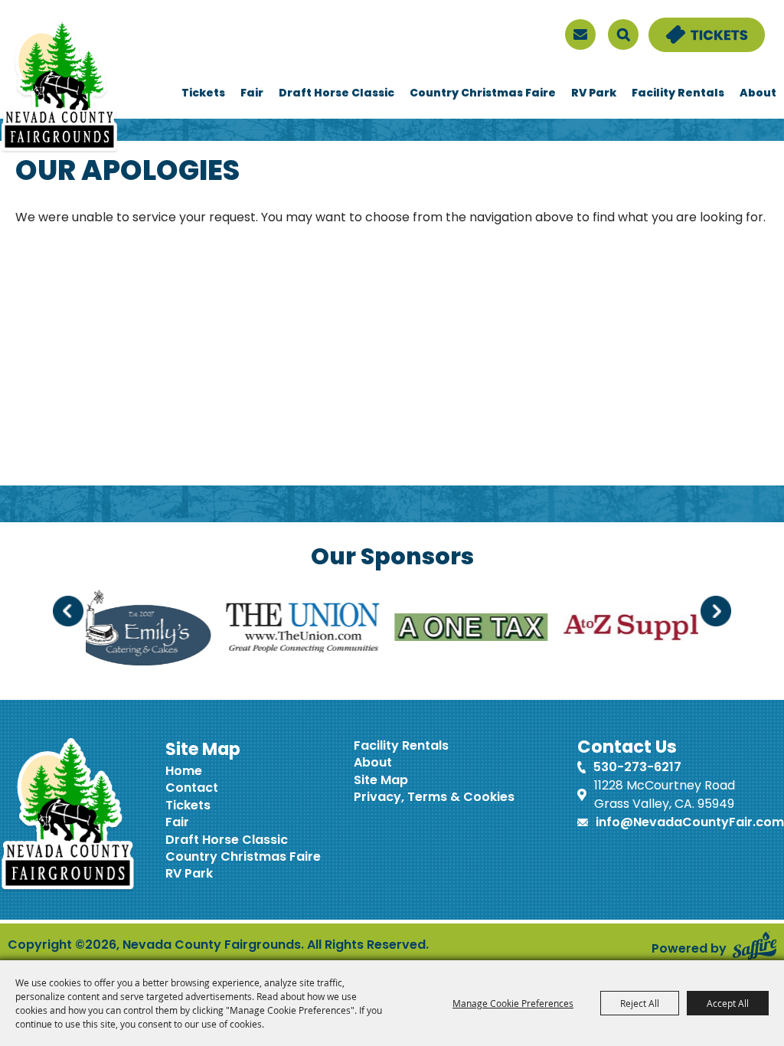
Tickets (203, 94)
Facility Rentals (678, 94)
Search (623, 34)
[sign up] (580, 34)
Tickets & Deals (696, 27)
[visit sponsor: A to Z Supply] (603, 630)
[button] (68, 611)
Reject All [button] (639, 1003)
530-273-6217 (637, 768)
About (758, 94)
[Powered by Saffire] (754, 945)
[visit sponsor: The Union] (266, 631)
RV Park (593, 94)
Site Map (381, 781)
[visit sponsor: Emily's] (106, 630)
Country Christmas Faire (483, 94)
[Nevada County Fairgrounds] (59, 86)
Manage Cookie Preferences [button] (512, 1003)
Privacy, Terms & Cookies (434, 798)
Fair (251, 94)
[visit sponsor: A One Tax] (434, 629)
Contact (191, 789)
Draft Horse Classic (336, 94)
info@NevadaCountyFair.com (690, 823)
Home (183, 772)
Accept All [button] (728, 1003)
